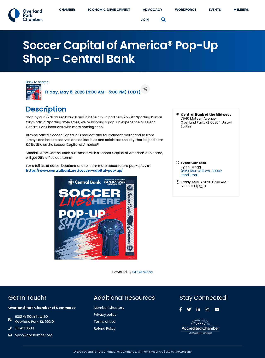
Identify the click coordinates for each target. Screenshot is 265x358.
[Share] (145, 89)
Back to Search (37, 82)
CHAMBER (67, 9)
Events (215, 9)
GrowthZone (142, 271)
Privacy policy (105, 314)
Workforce (185, 9)
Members (241, 9)
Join (145, 19)
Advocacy (152, 9)
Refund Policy (105, 328)
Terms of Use (104, 321)
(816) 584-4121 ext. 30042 (201, 171)
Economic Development (109, 9)
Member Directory (109, 307)
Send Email (189, 174)
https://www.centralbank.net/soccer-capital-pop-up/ (74, 170)
